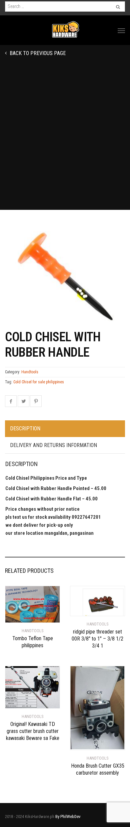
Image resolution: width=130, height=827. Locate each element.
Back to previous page (37, 53)
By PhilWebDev (68, 816)
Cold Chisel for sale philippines (38, 382)
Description (25, 428)
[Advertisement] (65, 141)
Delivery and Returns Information (53, 445)
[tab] (65, 429)
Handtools (29, 372)
